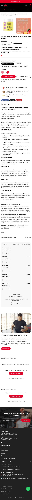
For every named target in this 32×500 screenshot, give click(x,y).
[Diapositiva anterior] (3, 1)
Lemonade (18, 63)
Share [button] (29, 237)
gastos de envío (18, 43)
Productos (3, 448)
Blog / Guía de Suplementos (8, 458)
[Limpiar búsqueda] (28, 9)
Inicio (2, 14)
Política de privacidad (6, 488)
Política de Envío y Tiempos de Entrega (10, 466)
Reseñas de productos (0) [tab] (8, 364)
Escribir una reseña (16, 373)
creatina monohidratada (16, 162)
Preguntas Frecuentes (6, 464)
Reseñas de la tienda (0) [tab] (23, 364)
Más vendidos (4, 450)
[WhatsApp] (28, 489)
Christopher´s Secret (7, 63)
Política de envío (5, 494)
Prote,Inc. (13, 497)
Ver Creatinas (5, 348)
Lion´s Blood (23, 66)
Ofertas (3, 453)
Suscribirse (26, 420)
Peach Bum (14, 66)
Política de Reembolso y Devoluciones (10, 469)
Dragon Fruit (5, 66)
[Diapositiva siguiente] (29, 1)
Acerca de (3, 455)
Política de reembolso (6, 486)
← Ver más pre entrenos (7, 199)
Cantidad (3, 69)
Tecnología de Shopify (20, 497)
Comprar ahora (24, 76)
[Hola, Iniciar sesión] (26, 5)
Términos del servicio (6, 491)
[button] (2, 5)
